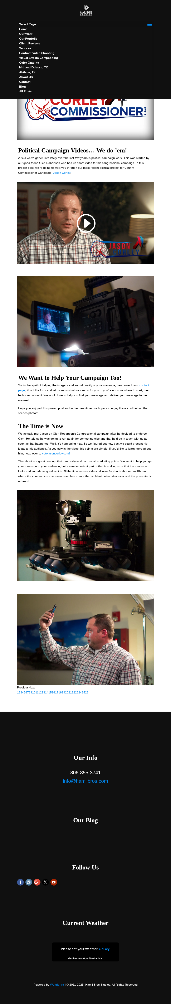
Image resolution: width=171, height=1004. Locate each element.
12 (40, 692)
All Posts (25, 91)
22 (73, 692)
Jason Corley (61, 172)
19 (63, 692)
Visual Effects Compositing (38, 57)
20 (66, 692)
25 (83, 692)
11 (36, 692)
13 (43, 692)
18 (60, 692)
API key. (104, 949)
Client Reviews (29, 43)
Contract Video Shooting (36, 53)
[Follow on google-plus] (37, 882)
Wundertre (57, 984)
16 (53, 692)
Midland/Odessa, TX (33, 67)
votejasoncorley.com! (56, 453)
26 (86, 692)
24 (80, 692)
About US (26, 77)
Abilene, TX (27, 72)
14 (46, 692)
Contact (24, 81)
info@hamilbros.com (85, 781)
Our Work (26, 33)
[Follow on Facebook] (20, 882)
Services (25, 48)
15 (50, 692)
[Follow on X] (45, 882)
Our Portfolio (28, 38)
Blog (22, 86)
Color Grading (29, 62)
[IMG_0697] (85, 685)
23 (76, 692)
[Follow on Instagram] (28, 882)
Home (23, 29)
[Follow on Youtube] (53, 882)
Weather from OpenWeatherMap (85, 958)
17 (56, 692)
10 (33, 692)
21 (70, 692)
